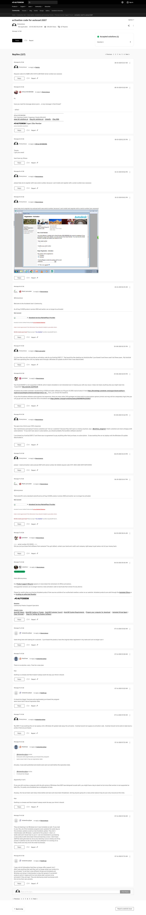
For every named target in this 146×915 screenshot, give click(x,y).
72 (19, 532)
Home (13, 15)
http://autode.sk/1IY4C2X (30, 387)
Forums (24, 11)
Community (16, 11)
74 (19, 628)
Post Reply (125, 892)
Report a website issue (124, 909)
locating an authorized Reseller (26, 594)
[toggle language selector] (122, 2)
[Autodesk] (18, 2)
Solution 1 (100, 42)
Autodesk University (57, 11)
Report (31, 40)
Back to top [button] (19, 909)
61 (19, 62)
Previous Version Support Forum (64, 15)
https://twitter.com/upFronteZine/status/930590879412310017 (70, 399)
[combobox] (43, 2)
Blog (30, 11)
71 (19, 479)
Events (36, 11)
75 (19, 653)
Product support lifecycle (25, 584)
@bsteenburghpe (22, 754)
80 (20, 856)
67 (19, 346)
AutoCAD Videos (19, 612)
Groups (42, 11)
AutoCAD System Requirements (74, 612)
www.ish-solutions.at (21, 119)
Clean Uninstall (19, 614)
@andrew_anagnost (99, 429)
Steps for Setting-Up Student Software (38, 614)
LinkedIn (48, 119)
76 (19, 688)
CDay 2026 (55, 119)
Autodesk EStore (124, 592)
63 (20, 139)
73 (19, 562)
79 (19, 815)
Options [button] (130, 20)
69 (20, 414)
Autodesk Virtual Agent (119, 612)
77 (19, 714)
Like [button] (25, 40)
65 (20, 197)
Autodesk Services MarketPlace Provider (42, 318)
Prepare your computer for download (98, 612)
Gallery (48, 11)
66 (20, 286)
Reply (17, 40)
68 (20, 373)
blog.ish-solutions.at (36, 119)
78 (20, 742)
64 (20, 171)
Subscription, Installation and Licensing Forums (40, 15)
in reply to (34, 67)
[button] (133, 25)
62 (19, 87)
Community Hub (21, 15)
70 (20, 453)
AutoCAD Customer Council (54, 612)
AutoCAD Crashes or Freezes (35, 612)
